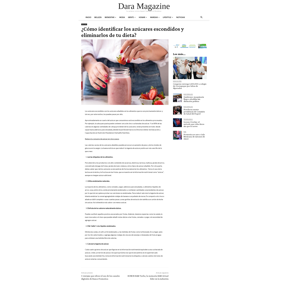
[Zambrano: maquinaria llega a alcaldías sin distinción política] (177, 97)
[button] (201, 17)
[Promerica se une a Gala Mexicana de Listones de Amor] (177, 135)
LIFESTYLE (167, 17)
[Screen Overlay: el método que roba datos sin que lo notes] (177, 122)
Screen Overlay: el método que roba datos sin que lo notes (194, 124)
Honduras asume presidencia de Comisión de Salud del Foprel (194, 111)
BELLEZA (98, 17)
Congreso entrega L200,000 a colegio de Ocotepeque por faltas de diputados (189, 86)
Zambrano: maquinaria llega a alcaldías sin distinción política (194, 99)
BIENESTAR (109, 17)
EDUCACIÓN (177, 81)
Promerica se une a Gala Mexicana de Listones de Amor (194, 136)
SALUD (84, 24)
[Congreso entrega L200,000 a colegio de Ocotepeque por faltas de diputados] (190, 68)
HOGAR (142, 17)
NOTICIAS (180, 17)
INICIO (88, 17)
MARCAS (154, 17)
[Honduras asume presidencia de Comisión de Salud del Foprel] (177, 110)
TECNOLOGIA (188, 119)
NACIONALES (188, 94)
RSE (185, 131)
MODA (122, 17)
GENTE (131, 17)
